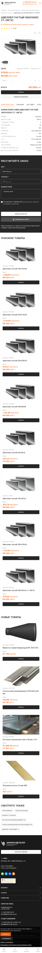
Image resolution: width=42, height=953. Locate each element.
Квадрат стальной (9, 815)
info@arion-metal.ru (30, 4)
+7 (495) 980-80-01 (30, 2)
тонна (4, 80)
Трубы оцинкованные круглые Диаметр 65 (17, 824)
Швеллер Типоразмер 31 (10, 829)
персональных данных (30, 202)
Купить (21, 282)
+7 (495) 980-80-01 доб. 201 (11, 922)
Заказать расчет (21, 214)
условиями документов (11, 204)
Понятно (5, 934)
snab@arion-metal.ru (9, 924)
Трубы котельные (21, 810)
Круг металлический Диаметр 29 (13, 820)
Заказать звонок (21, 852)
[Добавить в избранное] (39, 32)
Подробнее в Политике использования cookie (15, 945)
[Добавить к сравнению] (35, 32)
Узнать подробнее (6, 942)
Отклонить (6, 938)
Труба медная (7, 810)
